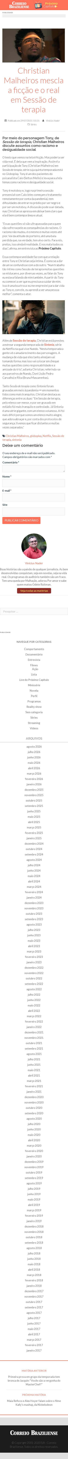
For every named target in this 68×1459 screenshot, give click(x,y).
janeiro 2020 (34, 1156)
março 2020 (34, 1145)
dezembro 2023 (34, 903)
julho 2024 (34, 865)
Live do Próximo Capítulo (34, 679)
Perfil (34, 696)
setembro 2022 (34, 983)
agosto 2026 (34, 746)
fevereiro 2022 (34, 1021)
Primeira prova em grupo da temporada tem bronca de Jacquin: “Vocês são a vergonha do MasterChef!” (34, 1380)
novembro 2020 (34, 1102)
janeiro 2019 (34, 1221)
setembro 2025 (34, 806)
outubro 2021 (34, 1043)
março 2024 (34, 886)
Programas (34, 701)
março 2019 (34, 1210)
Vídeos (34, 728)
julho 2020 (34, 1124)
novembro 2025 (34, 795)
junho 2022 (34, 1000)
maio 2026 (34, 762)
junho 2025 (34, 811)
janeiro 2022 (34, 1027)
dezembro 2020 (34, 1097)
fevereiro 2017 (34, 1345)
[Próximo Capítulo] (47, 5)
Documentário (34, 654)
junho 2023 (34, 935)
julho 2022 (34, 994)
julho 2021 (34, 1059)
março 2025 (34, 827)
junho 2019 (34, 1194)
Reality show (34, 706)
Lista (34, 674)
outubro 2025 (34, 800)
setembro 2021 (34, 1048)
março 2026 (34, 773)
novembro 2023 (34, 908)
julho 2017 (34, 1318)
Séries (34, 124)
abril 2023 (34, 946)
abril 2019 (34, 1205)
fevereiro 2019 (34, 1215)
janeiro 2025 (34, 838)
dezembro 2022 (34, 967)
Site (4, 504)
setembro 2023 (34, 919)
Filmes (34, 665)
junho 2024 (34, 870)
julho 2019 (34, 1188)
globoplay (36, 436)
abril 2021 (34, 1075)
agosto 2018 (34, 1248)
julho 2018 (34, 1253)
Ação (35, 669)
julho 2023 (34, 930)
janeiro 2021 (34, 1091)
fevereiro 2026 (34, 779)
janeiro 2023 (34, 962)
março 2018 (34, 1275)
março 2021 (34, 1081)
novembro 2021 (34, 1037)
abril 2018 (34, 1269)
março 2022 (34, 1016)
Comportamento (34, 649)
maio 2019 (34, 1199)
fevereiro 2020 (34, 1151)
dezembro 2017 (34, 1291)
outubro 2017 (34, 1302)
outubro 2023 (34, 913)
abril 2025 (34, 822)
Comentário (10, 462)
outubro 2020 (34, 1107)
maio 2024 (34, 876)
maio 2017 (34, 1329)
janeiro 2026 (34, 784)
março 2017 (34, 1339)
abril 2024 (34, 881)
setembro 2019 (34, 1178)
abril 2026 (34, 768)
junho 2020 (34, 1129)
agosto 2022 (34, 989)
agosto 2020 (34, 1118)
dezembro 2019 (34, 1161)
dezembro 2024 (34, 843)
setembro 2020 (34, 1113)
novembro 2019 (34, 1167)
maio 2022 (34, 1005)
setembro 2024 (34, 854)
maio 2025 (34, 816)
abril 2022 (34, 1010)
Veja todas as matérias (34, 590)
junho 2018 (34, 1258)
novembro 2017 (34, 1296)
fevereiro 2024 (34, 892)
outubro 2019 (34, 1172)
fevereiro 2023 (34, 956)
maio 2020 (34, 1134)
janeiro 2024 (34, 897)
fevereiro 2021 (34, 1086)
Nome (6, 476)
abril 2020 (34, 1140)
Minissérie (34, 685)
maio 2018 (34, 1264)
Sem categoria (34, 712)
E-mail (6, 490)
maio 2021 (34, 1070)
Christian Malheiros (17, 436)
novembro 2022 (34, 973)
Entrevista (34, 659)
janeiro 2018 (34, 1285)
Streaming (34, 723)
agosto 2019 (34, 1183)
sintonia (17, 439)
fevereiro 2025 (34, 832)
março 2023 (34, 951)
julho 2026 (34, 752)
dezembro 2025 (34, 789)
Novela (34, 690)
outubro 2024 (34, 849)
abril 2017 (34, 1334)
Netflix (47, 436)
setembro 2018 (34, 1242)
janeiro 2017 (34, 1350)
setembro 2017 (34, 1307)
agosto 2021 (34, 1054)
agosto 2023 (34, 924)
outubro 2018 (34, 1237)
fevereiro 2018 (34, 1280)
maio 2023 (34, 940)
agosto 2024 (34, 859)
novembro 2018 (34, 1231)
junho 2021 (34, 1064)
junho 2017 (34, 1323)
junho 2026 (34, 757)
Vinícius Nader (53, 120)
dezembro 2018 (34, 1226)
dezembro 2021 (34, 1032)
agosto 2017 (34, 1312)
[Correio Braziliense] (20, 5)
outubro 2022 (34, 978)
